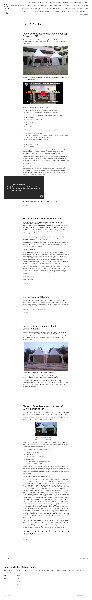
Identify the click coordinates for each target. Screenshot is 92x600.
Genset (28, 142)
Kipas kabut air (52, 135)
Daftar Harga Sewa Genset (36, 2)
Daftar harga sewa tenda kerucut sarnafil (56, 2)
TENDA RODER (84, 15)
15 (8, 558)
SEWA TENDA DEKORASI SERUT (44, 12)
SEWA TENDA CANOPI (82, 8)
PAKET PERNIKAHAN (59, 5)
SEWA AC (69, 5)
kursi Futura (44, 139)
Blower (66, 135)
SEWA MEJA (85, 5)
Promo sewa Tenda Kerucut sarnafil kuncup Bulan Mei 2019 (45, 34)
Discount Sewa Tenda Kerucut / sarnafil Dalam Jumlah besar (43, 407)
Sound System (30, 147)
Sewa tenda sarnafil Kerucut (34, 381)
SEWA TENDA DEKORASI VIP (62, 12)
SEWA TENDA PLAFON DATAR (80, 12)
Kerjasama (44, 5)
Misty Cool (32, 137)
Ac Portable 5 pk (40, 133)
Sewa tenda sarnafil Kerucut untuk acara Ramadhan (41, 327)
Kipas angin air (43, 135)
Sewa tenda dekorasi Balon (26, 12)
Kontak (50, 5)
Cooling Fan (35, 135)
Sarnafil (36, 144)
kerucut (32, 144)
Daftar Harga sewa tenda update (20, 5)
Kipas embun (60, 135)
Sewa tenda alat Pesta (68, 8)
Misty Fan (28, 135)
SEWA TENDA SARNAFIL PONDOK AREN (42, 218)
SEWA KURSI (76, 5)
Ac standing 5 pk (30, 133)
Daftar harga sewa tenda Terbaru (79, 2)
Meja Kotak (29, 139)
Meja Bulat (36, 139)
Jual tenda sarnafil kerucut (36, 297)
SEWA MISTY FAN (27, 8)
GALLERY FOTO (35, 5)
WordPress (86, 595)
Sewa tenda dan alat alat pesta (6, 8)
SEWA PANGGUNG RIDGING (52, 8)
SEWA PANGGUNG (38, 8)
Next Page (84, 558)
